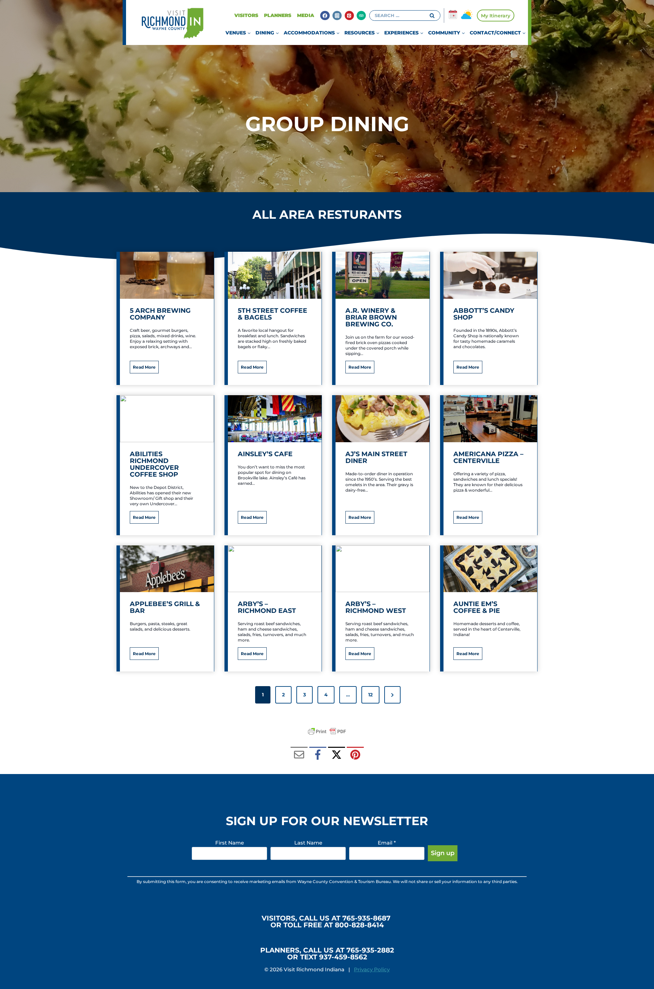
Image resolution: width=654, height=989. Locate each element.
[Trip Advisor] (361, 15)
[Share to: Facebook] (317, 755)
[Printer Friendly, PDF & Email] (327, 731)
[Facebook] (324, 15)
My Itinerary (495, 16)
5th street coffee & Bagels (272, 314)
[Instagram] (337, 15)
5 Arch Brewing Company (160, 314)
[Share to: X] (336, 755)
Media (305, 15)
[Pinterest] (349, 15)
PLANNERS (277, 15)
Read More (146, 368)
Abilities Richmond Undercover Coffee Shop (154, 464)
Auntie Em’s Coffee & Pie (476, 607)
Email (387, 842)
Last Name (308, 842)
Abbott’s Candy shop (483, 314)
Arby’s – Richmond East (267, 607)
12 (370, 695)
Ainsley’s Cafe (265, 454)
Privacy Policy (372, 969)
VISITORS (246, 15)
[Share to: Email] (299, 755)
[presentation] (167, 275)
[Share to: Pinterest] (355, 755)
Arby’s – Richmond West (375, 607)
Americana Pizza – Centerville (488, 457)
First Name (229, 842)
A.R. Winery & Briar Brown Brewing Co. (371, 317)
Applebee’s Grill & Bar (165, 607)
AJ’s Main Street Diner (376, 457)
